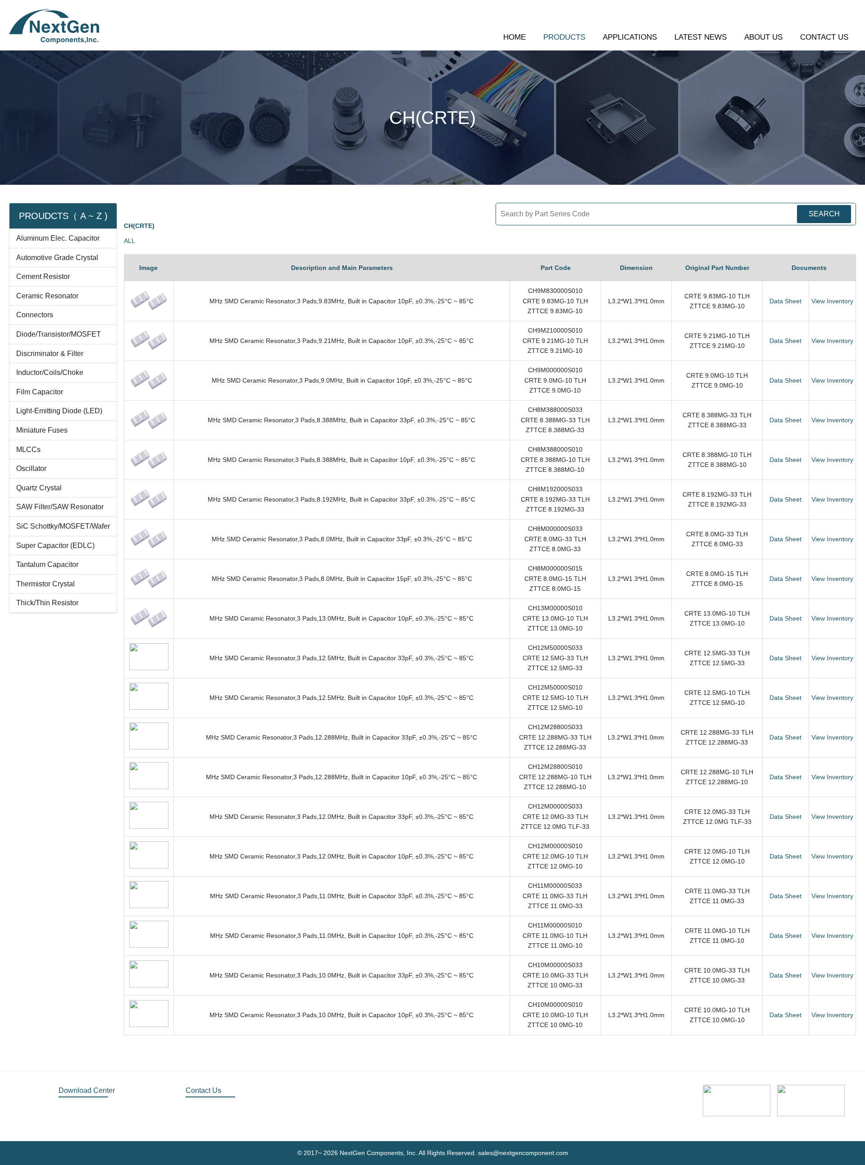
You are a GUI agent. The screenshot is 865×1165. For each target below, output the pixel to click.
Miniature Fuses (42, 430)
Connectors (34, 315)
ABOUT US (763, 37)
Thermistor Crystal (45, 584)
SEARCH (824, 214)
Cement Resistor (43, 276)
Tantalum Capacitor (47, 564)
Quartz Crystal (39, 488)
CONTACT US (824, 37)
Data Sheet (785, 301)
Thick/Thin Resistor (47, 603)
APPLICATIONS (630, 37)
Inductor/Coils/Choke (49, 372)
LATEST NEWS (700, 37)
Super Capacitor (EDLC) (55, 545)
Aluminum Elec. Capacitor (58, 238)
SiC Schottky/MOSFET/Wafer (63, 526)
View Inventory (832, 301)
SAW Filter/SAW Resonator (60, 507)
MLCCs (28, 449)
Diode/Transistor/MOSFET (58, 334)
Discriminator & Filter (49, 353)
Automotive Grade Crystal (57, 257)
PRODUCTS (564, 37)
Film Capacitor (39, 392)
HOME (514, 37)
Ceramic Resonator (47, 296)
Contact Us (203, 1090)
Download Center (87, 1090)
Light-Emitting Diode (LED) (59, 411)
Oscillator (31, 468)
